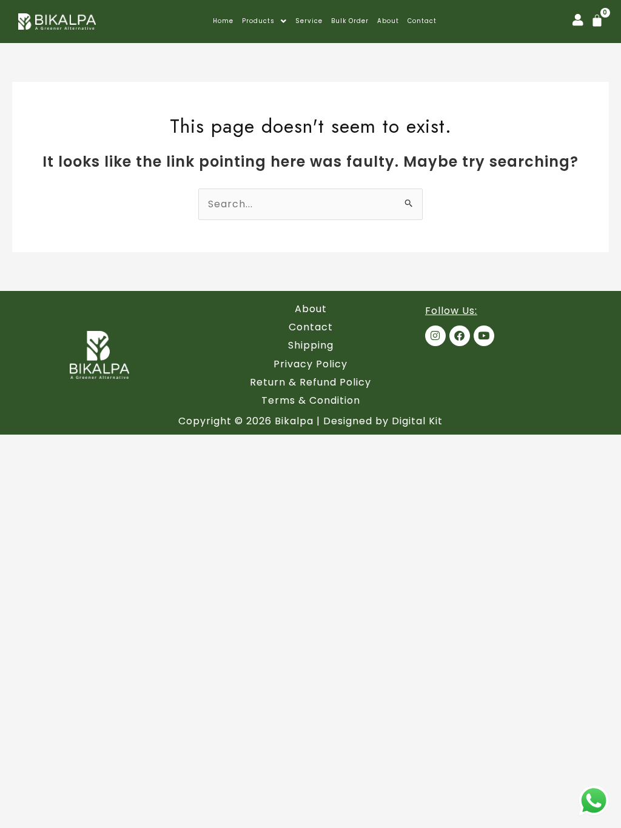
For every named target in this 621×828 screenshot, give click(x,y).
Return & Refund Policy (310, 382)
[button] (264, 21)
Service (309, 21)
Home (223, 21)
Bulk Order (350, 21)
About (388, 21)
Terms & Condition (310, 400)
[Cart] (597, 20)
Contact (422, 21)
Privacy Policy (310, 364)
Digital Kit (417, 421)
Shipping (311, 345)
